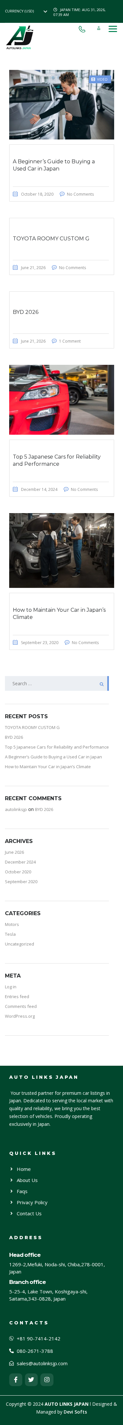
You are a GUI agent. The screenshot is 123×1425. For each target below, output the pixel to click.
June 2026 (14, 852)
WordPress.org (20, 1016)
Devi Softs (75, 1412)
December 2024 (20, 862)
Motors (12, 924)
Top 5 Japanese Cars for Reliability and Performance (57, 747)
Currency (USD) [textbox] (19, 11)
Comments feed (21, 1006)
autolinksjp (16, 809)
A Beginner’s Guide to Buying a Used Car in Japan (53, 757)
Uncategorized (19, 944)
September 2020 (21, 881)
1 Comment (70, 341)
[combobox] (27, 11)
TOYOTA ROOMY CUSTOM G (32, 727)
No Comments (80, 194)
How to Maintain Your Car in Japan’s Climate (48, 766)
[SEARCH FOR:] (57, 683)
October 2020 (18, 872)
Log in (10, 987)
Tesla (10, 934)
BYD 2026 (14, 737)
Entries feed (17, 996)
